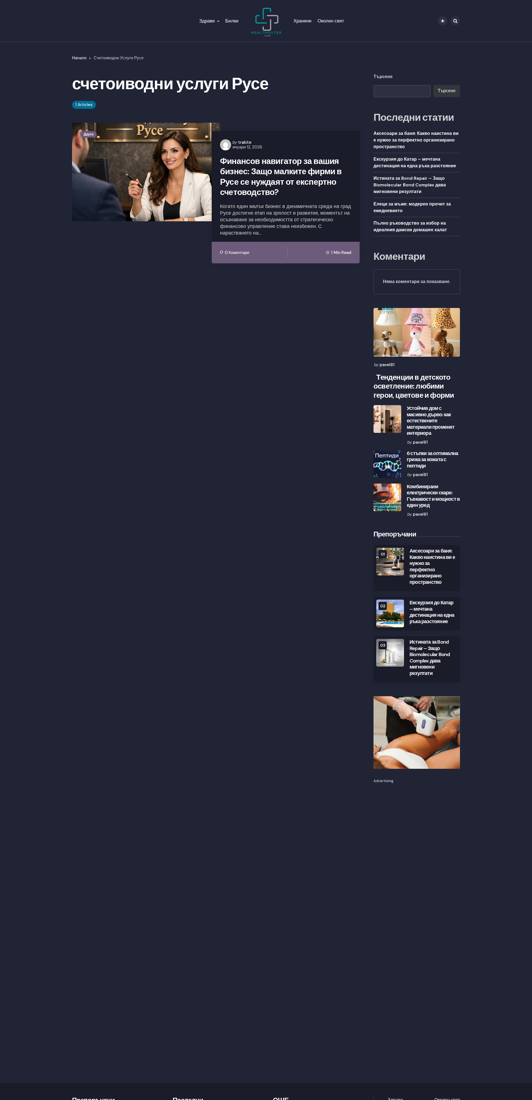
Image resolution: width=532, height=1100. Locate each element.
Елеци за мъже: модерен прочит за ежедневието (412, 207)
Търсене (383, 76)
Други (88, 134)
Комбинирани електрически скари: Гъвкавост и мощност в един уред (433, 496)
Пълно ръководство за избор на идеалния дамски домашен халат (410, 226)
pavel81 (387, 364)
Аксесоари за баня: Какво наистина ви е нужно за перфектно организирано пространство (416, 140)
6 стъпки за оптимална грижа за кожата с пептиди (432, 459)
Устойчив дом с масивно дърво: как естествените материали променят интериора (431, 420)
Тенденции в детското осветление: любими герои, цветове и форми (414, 386)
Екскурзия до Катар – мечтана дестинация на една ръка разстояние (415, 162)
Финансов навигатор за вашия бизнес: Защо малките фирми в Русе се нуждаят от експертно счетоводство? (281, 176)
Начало (79, 58)
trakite (244, 142)
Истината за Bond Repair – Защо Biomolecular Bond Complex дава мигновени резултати (410, 184)
